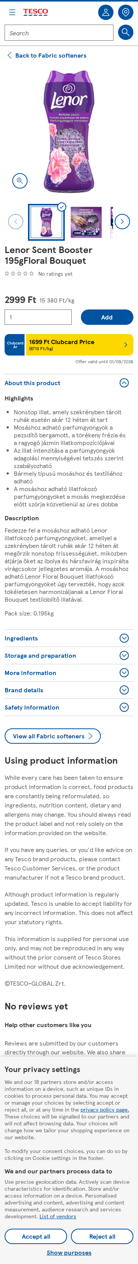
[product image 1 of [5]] (69, 131)
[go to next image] (122, 221)
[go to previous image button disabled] (15, 221)
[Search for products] (125, 32)
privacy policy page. (104, 1109)
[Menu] (12, 12)
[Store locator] (125, 12)
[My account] (105, 12)
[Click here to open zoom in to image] (20, 181)
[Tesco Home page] (36, 12)
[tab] (46, 222)
